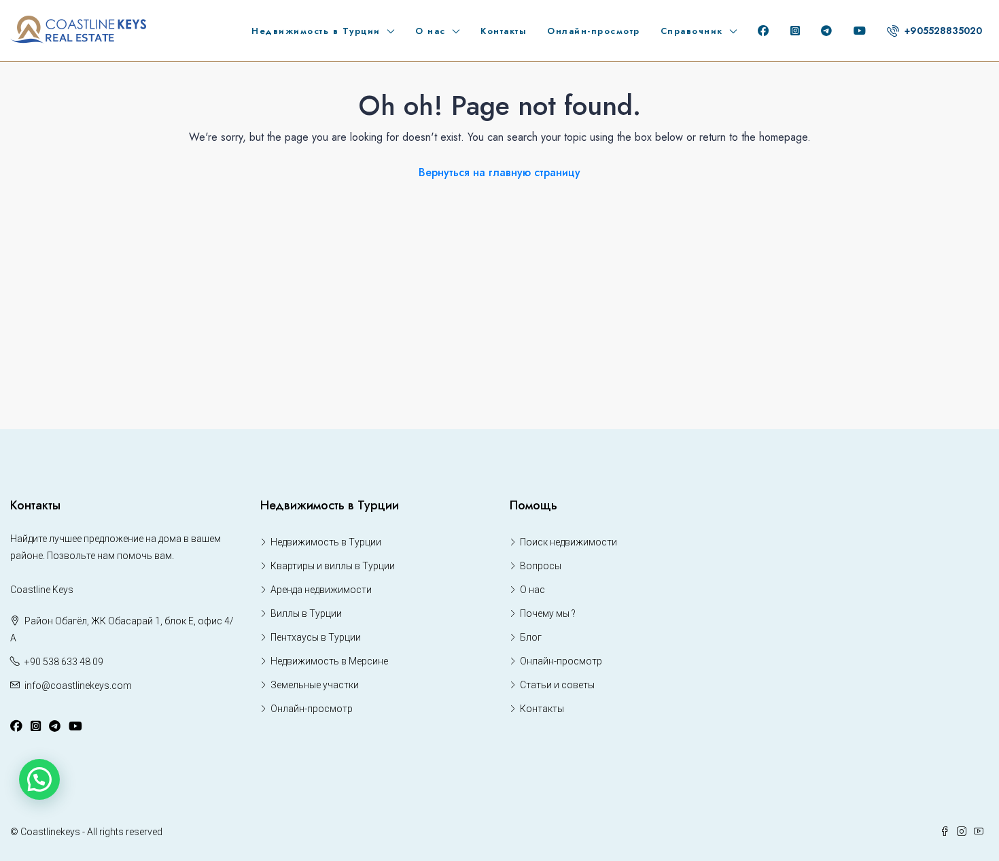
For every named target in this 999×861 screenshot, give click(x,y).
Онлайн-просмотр (593, 30)
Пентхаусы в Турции (315, 637)
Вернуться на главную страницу (499, 172)
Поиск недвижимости (568, 542)
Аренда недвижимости (321, 589)
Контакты (503, 30)
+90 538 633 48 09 (63, 661)
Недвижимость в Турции (316, 30)
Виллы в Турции (306, 613)
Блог (531, 637)
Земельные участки (314, 684)
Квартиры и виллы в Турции (332, 565)
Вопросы (540, 565)
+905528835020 (942, 30)
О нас (430, 30)
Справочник (692, 30)
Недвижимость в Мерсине (329, 661)
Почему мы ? (548, 613)
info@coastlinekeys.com (78, 685)
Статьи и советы (557, 684)
